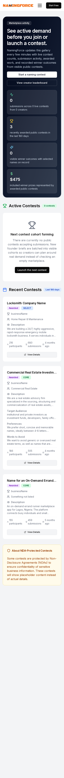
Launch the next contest (32, 269)
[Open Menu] (39, 5)
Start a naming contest (32, 74)
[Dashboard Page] (18, 5)
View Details (33, 354)
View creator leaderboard (32, 82)
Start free (54, 5)
